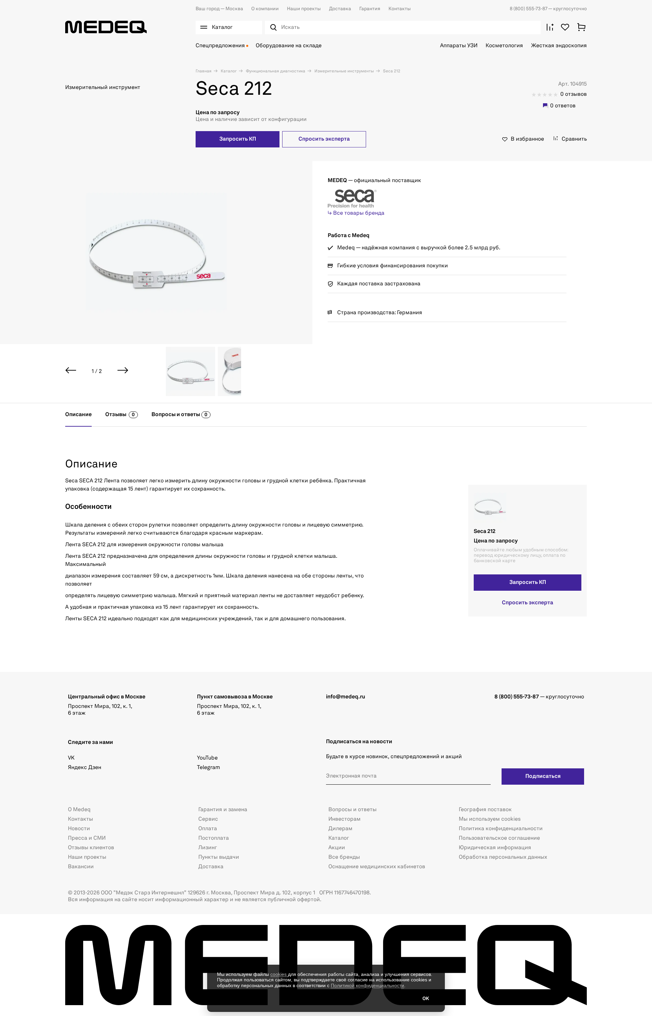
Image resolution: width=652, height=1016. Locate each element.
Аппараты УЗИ (458, 46)
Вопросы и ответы (352, 810)
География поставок (485, 810)
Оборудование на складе (289, 46)
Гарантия (369, 8)
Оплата (207, 829)
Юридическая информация (495, 848)
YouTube (207, 758)
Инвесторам (344, 819)
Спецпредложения (220, 46)
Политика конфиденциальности (501, 829)
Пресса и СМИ (87, 838)
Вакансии (81, 867)
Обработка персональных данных (503, 857)
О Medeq (79, 810)
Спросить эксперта (324, 139)
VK (71, 758)
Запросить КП (237, 139)
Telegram (208, 767)
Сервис (208, 819)
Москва (219, 8)
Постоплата (213, 838)
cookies (279, 974)
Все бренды (344, 857)
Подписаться (543, 776)
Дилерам (340, 829)
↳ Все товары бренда (356, 213)
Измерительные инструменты (343, 71)
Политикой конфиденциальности (367, 985)
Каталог (228, 71)
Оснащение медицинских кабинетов (376, 867)
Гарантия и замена (222, 810)
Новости (79, 829)
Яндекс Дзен (84, 767)
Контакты (399, 8)
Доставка (340, 8)
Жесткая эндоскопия (559, 46)
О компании (265, 8)
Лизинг (207, 848)
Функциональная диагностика (275, 71)
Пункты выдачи (218, 857)
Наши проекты (304, 8)
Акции (336, 848)
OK (425, 998)
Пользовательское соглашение (499, 838)
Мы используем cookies (490, 819)
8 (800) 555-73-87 (529, 8)
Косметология (504, 46)
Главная (204, 71)
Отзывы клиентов (91, 848)
